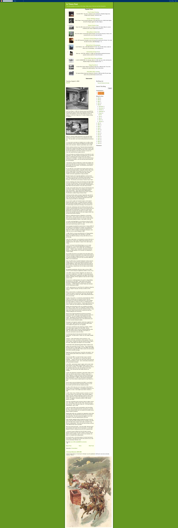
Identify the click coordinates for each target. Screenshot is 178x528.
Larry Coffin (101, 92)
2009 (99, 143)
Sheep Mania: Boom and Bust (93, 71)
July (100, 116)
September (101, 111)
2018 (99, 128)
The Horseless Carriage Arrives (93, 51)
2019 (99, 126)
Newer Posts (68, 445)
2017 (99, 129)
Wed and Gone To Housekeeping (93, 45)
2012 (99, 138)
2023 (99, 103)
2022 (99, 104)
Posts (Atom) (74, 448)
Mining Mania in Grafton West (93, 32)
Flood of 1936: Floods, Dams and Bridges (93, 58)
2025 (99, 99)
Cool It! (68, 82)
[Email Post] (80, 442)
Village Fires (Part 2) (93, 65)
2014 (99, 134)
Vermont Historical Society (103, 83)
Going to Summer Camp (93, 25)
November (101, 108)
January (100, 121)
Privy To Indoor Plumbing (93, 12)
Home (80, 445)
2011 (99, 139)
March (100, 119)
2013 (99, 136)
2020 (99, 124)
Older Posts (91, 445)
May (100, 118)
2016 (99, 131)
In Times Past (72, 4)
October (100, 109)
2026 (99, 98)
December (101, 106)
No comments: (83, 441)
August (100, 113)
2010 (99, 141)
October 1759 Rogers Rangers (93, 18)
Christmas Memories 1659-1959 (73, 451)
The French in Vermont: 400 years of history (93, 38)
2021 (99, 123)
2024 (99, 101)
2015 (99, 133)
